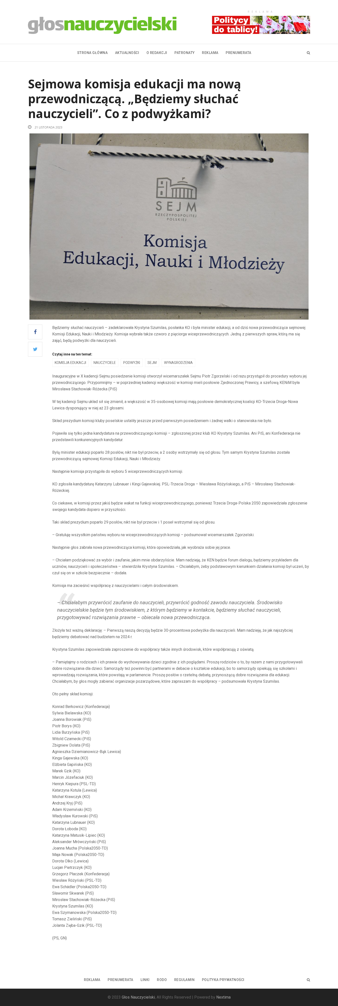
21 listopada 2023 (48, 127)
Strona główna (92, 53)
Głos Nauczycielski (138, 997)
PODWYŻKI (131, 363)
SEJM (152, 363)
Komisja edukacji (70, 363)
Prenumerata (238, 53)
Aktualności (127, 53)
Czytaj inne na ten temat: (72, 354)
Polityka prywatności (223, 980)
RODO (162, 980)
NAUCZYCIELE (105, 363)
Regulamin (184, 980)
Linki (145, 980)
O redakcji (156, 53)
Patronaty (184, 53)
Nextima (223, 997)
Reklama (210, 53)
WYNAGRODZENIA (178, 363)
